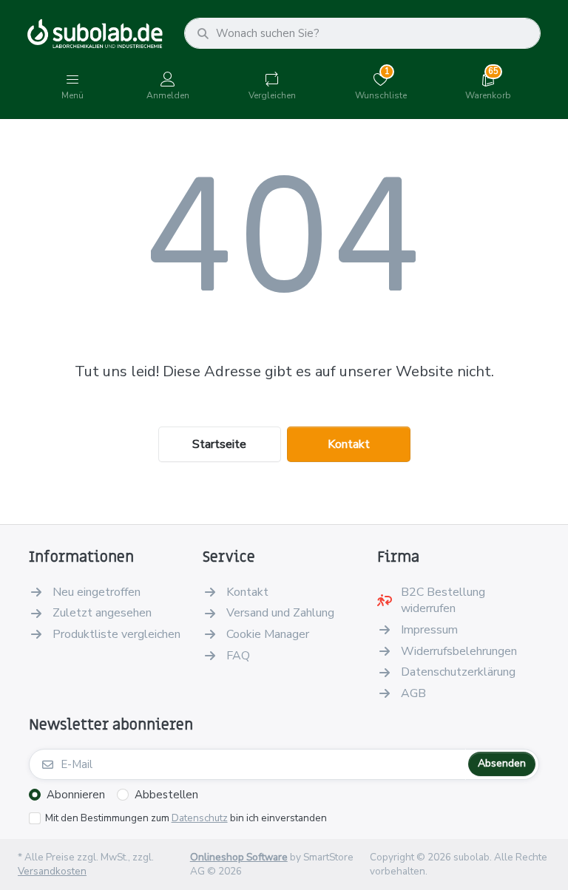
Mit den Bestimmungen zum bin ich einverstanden (186, 818)
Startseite (219, 444)
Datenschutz (200, 818)
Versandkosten (52, 871)
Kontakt (349, 444)
